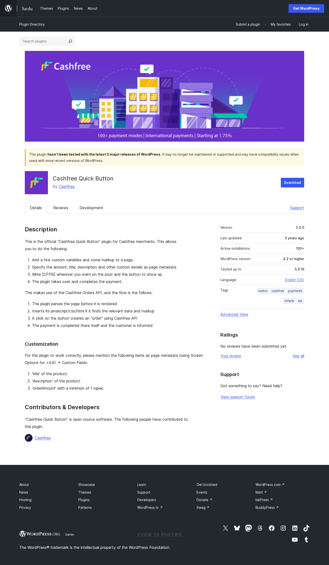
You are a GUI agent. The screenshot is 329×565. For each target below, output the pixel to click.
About (24, 484)
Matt (261, 492)
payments (295, 291)
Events (202, 492)
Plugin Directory (32, 24)
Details (36, 207)
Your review (230, 355)
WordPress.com (270, 484)
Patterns (85, 507)
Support (297, 207)
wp (300, 301)
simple (289, 301)
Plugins (84, 500)
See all (298, 355)
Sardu (69, 534)
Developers (146, 500)
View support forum (237, 396)
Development (91, 207)
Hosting (25, 500)
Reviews (60, 207)
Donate (204, 500)
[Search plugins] (70, 41)
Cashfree (67, 186)
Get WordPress (306, 8)
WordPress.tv (150, 507)
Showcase (86, 484)
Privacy (25, 507)
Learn (141, 484)
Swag (203, 507)
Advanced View (234, 314)
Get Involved (207, 484)
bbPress (264, 500)
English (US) (294, 280)
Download (292, 182)
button (263, 291)
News (23, 492)
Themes (84, 492)
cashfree (277, 291)
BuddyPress (267, 507)
